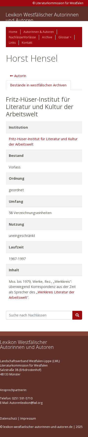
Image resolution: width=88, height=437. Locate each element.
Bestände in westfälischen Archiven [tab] (38, 85)
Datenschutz (8, 418)
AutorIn (19, 75)
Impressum (28, 418)
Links (12, 43)
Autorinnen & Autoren (38, 32)
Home (13, 32)
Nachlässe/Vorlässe (22, 37)
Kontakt (27, 43)
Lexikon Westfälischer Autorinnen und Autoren (42, 17)
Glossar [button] (63, 37)
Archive (47, 37)
